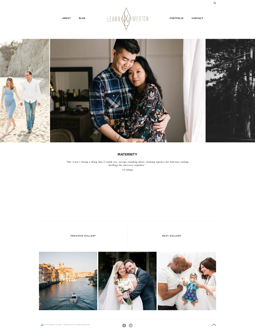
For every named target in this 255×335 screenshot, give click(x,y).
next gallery (171, 236)
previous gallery (83, 236)
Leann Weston (82, 325)
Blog (82, 19)
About (66, 19)
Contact (197, 19)
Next (247, 90)
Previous (4, 90)
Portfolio (177, 19)
